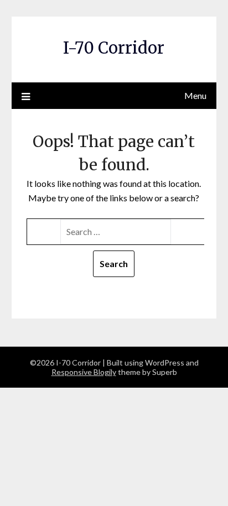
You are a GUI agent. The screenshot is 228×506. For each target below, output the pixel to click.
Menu (195, 95)
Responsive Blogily (83, 372)
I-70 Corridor (113, 48)
